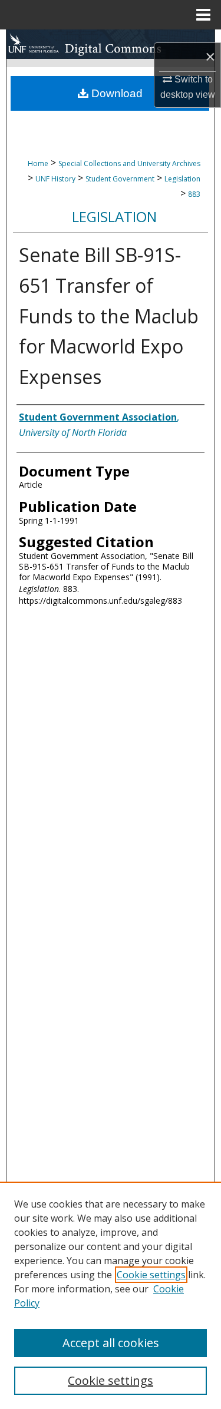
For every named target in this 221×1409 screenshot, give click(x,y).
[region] (110, 1295)
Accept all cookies (110, 1343)
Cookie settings (151, 1274)
